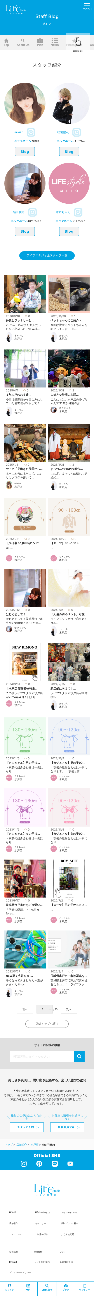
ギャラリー (40, 1223)
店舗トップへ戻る (47, 1023)
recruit (13, 1262)
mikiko (17, 483)
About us (23, 45)
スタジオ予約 (25, 1127)
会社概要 (13, 1251)
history (38, 1251)
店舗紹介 (13, 1223)
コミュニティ (15, 1234)
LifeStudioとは (42, 1212)
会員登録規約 (66, 1262)
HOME (12, 1212)
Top (6, 45)
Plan (40, 45)
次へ (68, 1009)
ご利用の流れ (41, 1234)
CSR (62, 1251)
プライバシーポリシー (20, 1272)
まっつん (18, 335)
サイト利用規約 (42, 1262)
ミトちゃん (19, 556)
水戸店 (18, 338)
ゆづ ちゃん (65, 408)
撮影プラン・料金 (69, 1223)
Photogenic (74, 45)
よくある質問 (67, 1234)
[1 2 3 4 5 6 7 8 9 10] (45, 1009)
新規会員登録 (66, 1127)
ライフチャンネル (69, 1212)
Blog (25, 151)
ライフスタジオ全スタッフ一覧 (47, 255)
